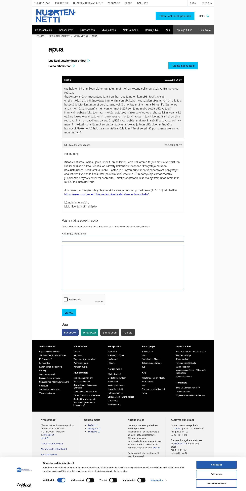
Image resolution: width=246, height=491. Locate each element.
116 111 (177, 428)
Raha (144, 392)
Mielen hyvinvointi (116, 355)
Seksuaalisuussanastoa (50, 389)
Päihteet (111, 362)
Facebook (70, 332)
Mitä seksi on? (45, 359)
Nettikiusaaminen (115, 392)
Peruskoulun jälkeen (151, 359)
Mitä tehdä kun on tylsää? (153, 377)
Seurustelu (78, 355)
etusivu (40, 36)
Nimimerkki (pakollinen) (74, 233)
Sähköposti (110, 332)
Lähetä (69, 312)
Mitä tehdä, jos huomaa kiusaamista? (84, 404)
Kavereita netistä (115, 389)
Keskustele (62, 3)
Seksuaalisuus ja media (50, 378)
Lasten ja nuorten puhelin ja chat (191, 351)
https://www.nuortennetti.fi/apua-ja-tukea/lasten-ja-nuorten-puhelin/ (106, 194)
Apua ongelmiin (183, 366)
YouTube (92, 431)
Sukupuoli (43, 385)
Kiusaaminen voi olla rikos (85, 391)
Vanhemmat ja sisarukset (84, 359)
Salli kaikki (216, 465)
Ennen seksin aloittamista (50, 366)
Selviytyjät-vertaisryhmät (84, 399)
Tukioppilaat (42, 3)
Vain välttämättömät (216, 483)
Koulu (144, 355)
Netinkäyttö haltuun (116, 385)
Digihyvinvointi (114, 374)
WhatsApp (89, 332)
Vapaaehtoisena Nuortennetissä (190, 395)
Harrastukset (147, 381)
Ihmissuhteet (80, 346)
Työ (143, 366)
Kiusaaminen (80, 372)
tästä (154, 447)
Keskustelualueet (59, 36)
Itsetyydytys (44, 362)
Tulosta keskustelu (183, 65)
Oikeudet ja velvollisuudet (153, 389)
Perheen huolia (80, 366)
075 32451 (48, 434)
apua (94, 36)
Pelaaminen (113, 381)
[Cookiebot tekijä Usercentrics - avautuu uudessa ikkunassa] (24, 485)
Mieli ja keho (81, 36)
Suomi (193, 3)
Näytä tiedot (157, 480)
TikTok (91, 425)
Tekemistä (181, 382)
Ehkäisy (42, 370)
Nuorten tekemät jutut (88, 3)
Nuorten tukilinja (183, 355)
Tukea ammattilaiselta (186, 362)
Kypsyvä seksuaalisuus (49, 351)
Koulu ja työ (148, 346)
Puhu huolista (182, 359)
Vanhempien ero (80, 362)
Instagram (93, 428)
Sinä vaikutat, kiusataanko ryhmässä (85, 386)
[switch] (90, 480)
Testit (129, 3)
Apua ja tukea (183, 346)
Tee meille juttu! (183, 391)
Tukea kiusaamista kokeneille (86, 395)
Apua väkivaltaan (184, 376)
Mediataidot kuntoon (117, 377)
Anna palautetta (49, 454)
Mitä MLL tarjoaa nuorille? (188, 387)
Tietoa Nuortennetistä (52, 443)
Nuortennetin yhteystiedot (54, 449)
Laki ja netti (113, 400)
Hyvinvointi (112, 359)
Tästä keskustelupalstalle (175, 16)
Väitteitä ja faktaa (47, 393)
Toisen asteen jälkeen (152, 362)
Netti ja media (115, 369)
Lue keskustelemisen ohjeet (67, 60)
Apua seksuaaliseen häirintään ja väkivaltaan (191, 371)
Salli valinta (216, 474)
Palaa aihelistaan (60, 66)
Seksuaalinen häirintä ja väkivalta (54, 381)
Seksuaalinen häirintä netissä (121, 396)
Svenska (207, 3)
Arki (144, 372)
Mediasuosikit (114, 404)
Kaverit (76, 351)
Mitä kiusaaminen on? (83, 377)
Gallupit (142, 3)
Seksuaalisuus (47, 346)
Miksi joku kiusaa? (81, 381)
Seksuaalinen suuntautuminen (52, 355)
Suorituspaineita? (47, 374)
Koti (143, 385)
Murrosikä (112, 351)
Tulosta (128, 332)
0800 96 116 (180, 443)
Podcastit (113, 3)
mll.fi (43, 438)
